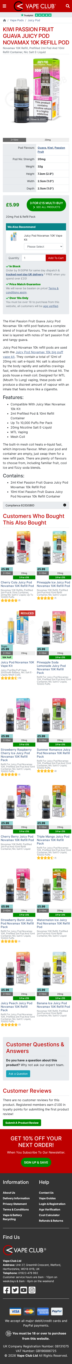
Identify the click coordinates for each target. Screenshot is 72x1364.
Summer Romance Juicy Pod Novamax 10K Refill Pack (53, 753)
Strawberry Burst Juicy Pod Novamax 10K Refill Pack (17, 923)
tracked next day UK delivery (24, 274)
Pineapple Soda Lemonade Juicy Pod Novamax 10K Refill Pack (51, 667)
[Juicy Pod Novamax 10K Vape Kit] (13, 236)
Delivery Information (16, 1198)
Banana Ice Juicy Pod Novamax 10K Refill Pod (53, 1004)
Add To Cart (56, 258)
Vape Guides (47, 1198)
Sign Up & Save (36, 1162)
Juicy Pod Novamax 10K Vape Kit (43, 237)
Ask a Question (18, 1073)
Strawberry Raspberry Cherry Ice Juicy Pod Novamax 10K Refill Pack (16, 755)
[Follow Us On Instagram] (32, 1289)
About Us (9, 1192)
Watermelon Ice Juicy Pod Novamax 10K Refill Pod (53, 923)
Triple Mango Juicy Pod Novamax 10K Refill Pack (53, 840)
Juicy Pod (34, 20)
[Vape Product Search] (68, 6)
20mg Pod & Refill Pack (21, 216)
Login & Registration (52, 1203)
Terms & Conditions (16, 1209)
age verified (50, 306)
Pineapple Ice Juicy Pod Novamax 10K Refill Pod (53, 584)
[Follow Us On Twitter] (15, 1289)
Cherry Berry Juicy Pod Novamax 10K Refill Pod (17, 838)
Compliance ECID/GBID (20, 505)
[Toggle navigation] (4, 6)
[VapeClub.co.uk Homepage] (4, 21)
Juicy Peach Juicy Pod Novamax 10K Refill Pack (16, 1006)
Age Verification (49, 1209)
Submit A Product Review (22, 1122)
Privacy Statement (15, 1203)
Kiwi (50, 147)
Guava (42, 147)
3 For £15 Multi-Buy (46, 205)
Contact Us (46, 1192)
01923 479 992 (28, 1273)
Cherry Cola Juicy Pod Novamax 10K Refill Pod (17, 584)
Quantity (13, 258)
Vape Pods (17, 20)
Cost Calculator (49, 1215)
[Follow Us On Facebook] (7, 1289)
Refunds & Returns (51, 1220)
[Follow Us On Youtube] (24, 1289)
